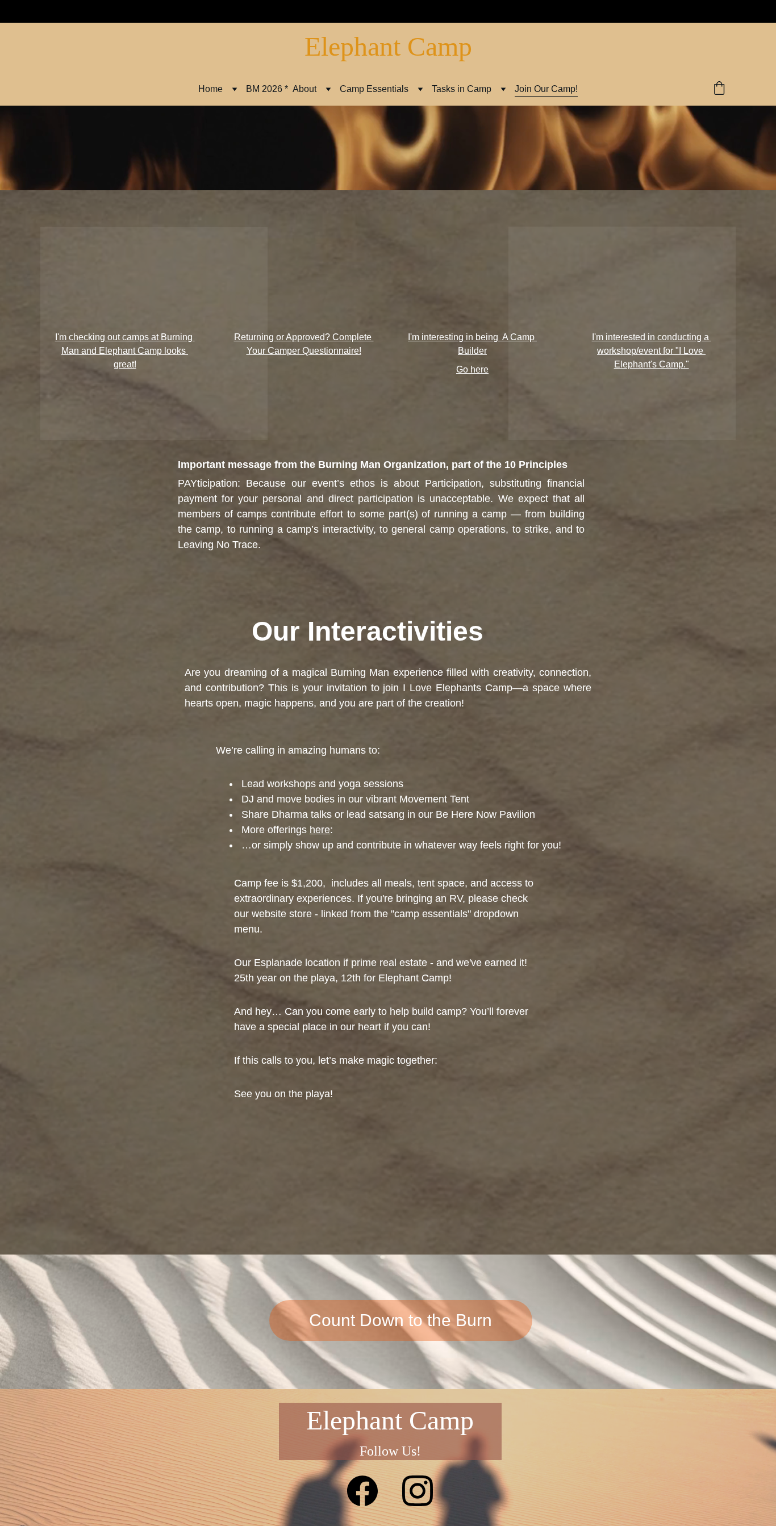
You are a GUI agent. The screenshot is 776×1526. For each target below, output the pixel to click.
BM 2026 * (267, 89)
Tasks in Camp (461, 89)
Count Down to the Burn (400, 1320)
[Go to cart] (719, 89)
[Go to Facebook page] (362, 1490)
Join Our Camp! (546, 89)
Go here (472, 369)
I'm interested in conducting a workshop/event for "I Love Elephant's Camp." (651, 350)
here (320, 829)
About (304, 89)
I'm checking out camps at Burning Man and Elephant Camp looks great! (125, 350)
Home (210, 89)
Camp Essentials (374, 89)
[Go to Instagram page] (417, 1490)
